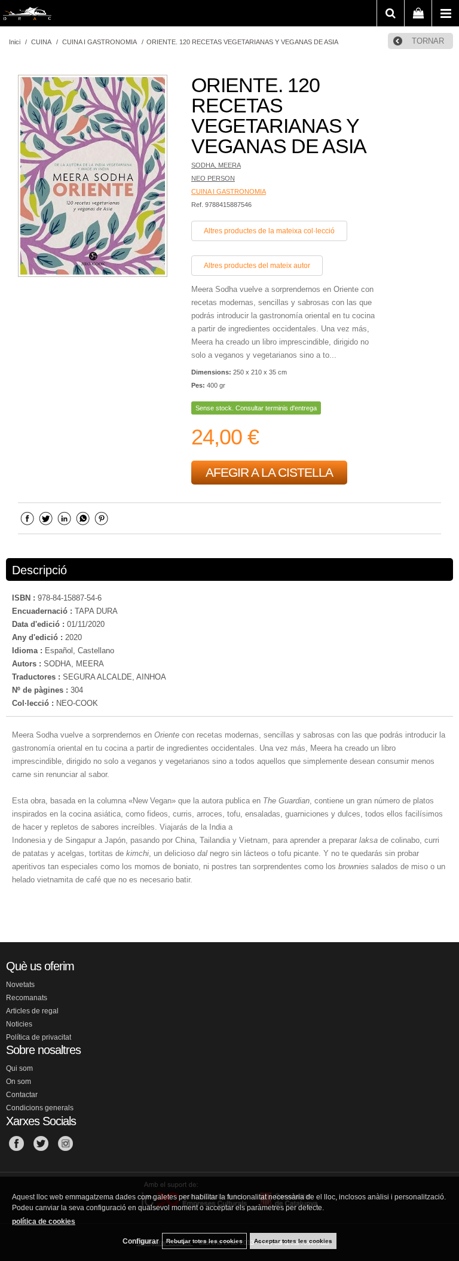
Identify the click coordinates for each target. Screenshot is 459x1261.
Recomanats (26, 998)
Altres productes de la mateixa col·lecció (269, 231)
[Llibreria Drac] (27, 15)
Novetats (20, 984)
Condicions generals (40, 1108)
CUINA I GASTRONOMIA (228, 191)
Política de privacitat (38, 1037)
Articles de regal (32, 1011)
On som (18, 1081)
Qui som (19, 1068)
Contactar (22, 1095)
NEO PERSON (213, 178)
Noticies (19, 1024)
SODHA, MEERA (216, 165)
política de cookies (43, 1221)
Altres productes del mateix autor (257, 265)
